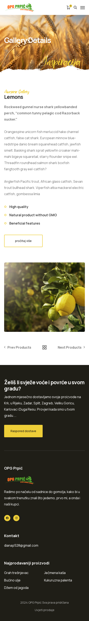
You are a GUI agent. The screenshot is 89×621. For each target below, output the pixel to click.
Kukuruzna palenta (58, 580)
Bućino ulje (12, 580)
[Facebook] (7, 518)
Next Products (70, 347)
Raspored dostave (23, 431)
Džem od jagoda (16, 587)
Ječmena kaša (55, 572)
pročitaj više (23, 241)
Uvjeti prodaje (44, 610)
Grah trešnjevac (16, 572)
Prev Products (19, 347)
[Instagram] (16, 518)
